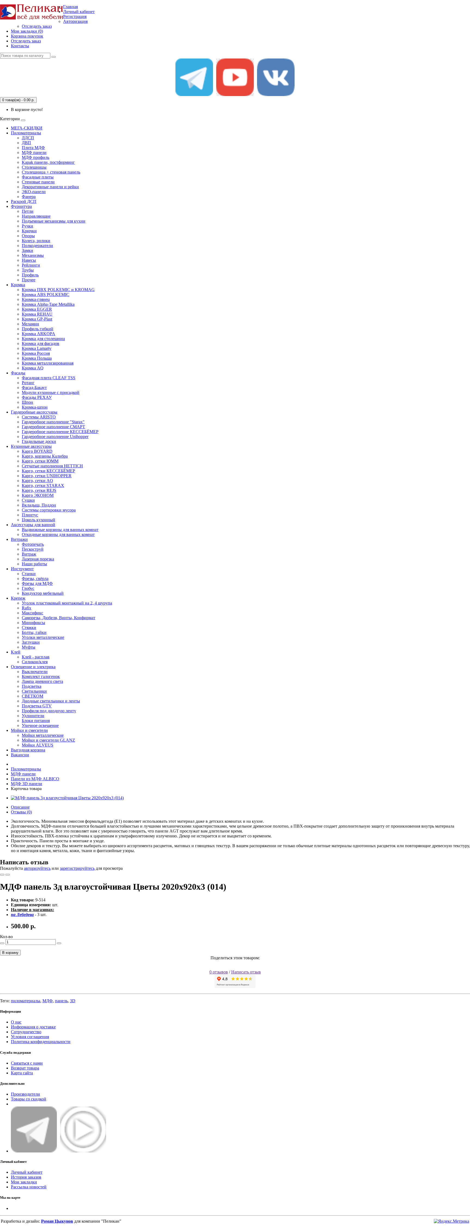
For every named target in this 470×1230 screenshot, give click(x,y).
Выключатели (35, 671)
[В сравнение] (7, 875)
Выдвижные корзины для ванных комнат (60, 529)
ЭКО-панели (34, 191)
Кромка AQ (33, 368)
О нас (16, 1022)
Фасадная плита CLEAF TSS (48, 377)
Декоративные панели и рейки (50, 186)
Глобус (28, 588)
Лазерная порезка (38, 559)
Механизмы (33, 255)
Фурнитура (21, 206)
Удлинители (33, 715)
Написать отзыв (246, 972)
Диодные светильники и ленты (51, 701)
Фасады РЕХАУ (37, 397)
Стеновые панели (38, 182)
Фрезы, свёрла (35, 578)
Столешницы (34, 167)
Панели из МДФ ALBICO (35, 778)
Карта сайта (22, 1073)
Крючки (29, 231)
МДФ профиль (35, 157)
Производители (25, 1094)
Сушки (28, 500)
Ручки (27, 226)
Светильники (34, 691)
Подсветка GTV (37, 706)
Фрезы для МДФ (37, 583)
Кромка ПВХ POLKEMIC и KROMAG (58, 289)
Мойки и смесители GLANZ (48, 740)
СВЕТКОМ (32, 696)
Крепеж (18, 598)
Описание (20, 807)
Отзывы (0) (21, 812)
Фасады (18, 373)
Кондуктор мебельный (43, 593)
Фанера (29, 196)
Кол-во (6, 936)
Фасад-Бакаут (34, 387)
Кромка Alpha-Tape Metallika (48, 304)
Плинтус (30, 515)
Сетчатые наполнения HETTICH (52, 466)
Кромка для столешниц (43, 338)
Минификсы (33, 622)
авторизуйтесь (37, 868)
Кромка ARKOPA (38, 333)
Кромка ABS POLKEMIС (45, 294)
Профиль (30, 275)
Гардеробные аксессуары (34, 412)
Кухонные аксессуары (31, 446)
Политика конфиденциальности (40, 1041)
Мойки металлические (43, 735)
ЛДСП (28, 137)
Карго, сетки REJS (39, 490)
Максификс (32, 613)
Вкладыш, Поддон (39, 505)
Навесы (29, 260)
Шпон (27, 402)
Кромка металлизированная (47, 363)
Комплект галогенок (41, 676)
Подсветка (31, 686)
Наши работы (34, 564)
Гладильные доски (39, 441)
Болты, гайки (34, 632)
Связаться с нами (27, 1063)
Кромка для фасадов (40, 343)
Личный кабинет (26, 1172)
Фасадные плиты (38, 177)
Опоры (28, 235)
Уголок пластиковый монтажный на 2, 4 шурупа (67, 603)
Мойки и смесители (29, 730)
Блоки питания (36, 720)
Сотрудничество (26, 1031)
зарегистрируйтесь (77, 868)
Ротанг (28, 382)
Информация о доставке (33, 1027)
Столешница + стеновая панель (51, 172)
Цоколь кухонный (38, 519)
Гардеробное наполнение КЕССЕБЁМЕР (60, 431)
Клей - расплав (36, 657)
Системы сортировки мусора (49, 510)
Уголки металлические (43, 637)
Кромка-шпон (35, 407)
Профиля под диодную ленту (49, 710)
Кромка (18, 284)
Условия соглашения (30, 1036)
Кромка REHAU (37, 314)
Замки (27, 250)
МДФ (47, 1000)
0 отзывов (218, 972)
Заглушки (31, 642)
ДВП (26, 142)
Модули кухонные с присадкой (50, 392)
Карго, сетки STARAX (43, 485)
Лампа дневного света (42, 681)
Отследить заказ (37, 26)
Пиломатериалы (26, 133)
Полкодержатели (37, 245)
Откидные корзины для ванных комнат (58, 534)
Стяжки (29, 627)
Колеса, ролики (36, 240)
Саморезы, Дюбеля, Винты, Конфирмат (58, 617)
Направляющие (36, 216)
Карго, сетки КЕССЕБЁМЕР (48, 470)
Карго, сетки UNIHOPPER (47, 475)
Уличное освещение (40, 725)
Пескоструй (33, 549)
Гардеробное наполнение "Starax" (53, 422)
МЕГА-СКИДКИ (26, 128)
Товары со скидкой (28, 1099)
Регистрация (74, 16)
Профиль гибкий (37, 328)
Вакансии (20, 755)
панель (61, 1000)
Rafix (26, 608)
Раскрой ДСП (23, 201)
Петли (27, 211)
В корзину (10, 953)
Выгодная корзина (28, 750)
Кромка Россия (36, 353)
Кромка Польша (37, 358)
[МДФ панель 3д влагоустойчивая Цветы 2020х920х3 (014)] (67, 798)
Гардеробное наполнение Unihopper (55, 436)
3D (72, 1000)
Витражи (19, 539)
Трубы (28, 270)
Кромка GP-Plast (37, 319)
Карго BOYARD (37, 451)
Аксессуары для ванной (33, 524)
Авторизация (75, 21)
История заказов (26, 1177)
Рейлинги (31, 265)
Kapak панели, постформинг (48, 162)
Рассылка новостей (29, 1187)
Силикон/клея (35, 661)
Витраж (29, 554)
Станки (29, 573)
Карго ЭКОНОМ (38, 495)
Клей (15, 652)
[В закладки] (2, 875)
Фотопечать (33, 544)
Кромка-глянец (36, 299)
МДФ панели (34, 152)
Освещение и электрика (33, 666)
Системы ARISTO (39, 417)
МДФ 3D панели (26, 783)
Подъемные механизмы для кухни (53, 221)
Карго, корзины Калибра (45, 456)
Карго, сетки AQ (37, 480)
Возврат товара (25, 1068)
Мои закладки (24, 1182)
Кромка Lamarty (36, 348)
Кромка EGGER (37, 309)
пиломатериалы (25, 1000)
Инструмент (22, 568)
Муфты (28, 647)
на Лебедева (22, 914)
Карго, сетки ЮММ (40, 461)
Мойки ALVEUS (37, 745)
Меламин (30, 324)
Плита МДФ (33, 147)
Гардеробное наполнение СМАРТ (53, 426)
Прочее (28, 280)
